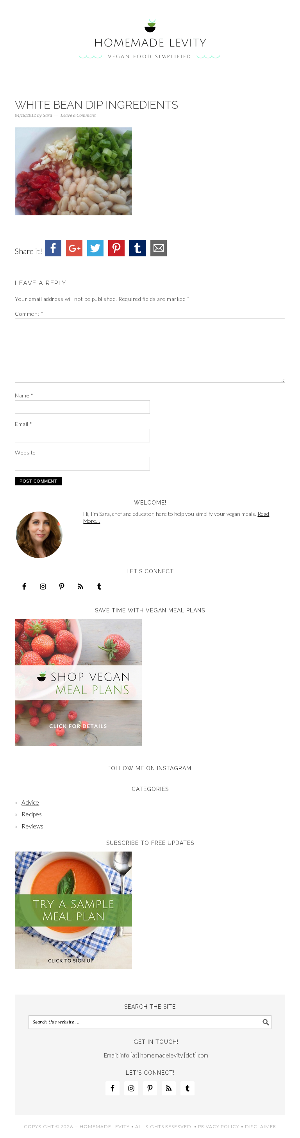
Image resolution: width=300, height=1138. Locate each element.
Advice (30, 802)
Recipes (31, 814)
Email (23, 423)
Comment (29, 313)
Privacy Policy (218, 1126)
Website (25, 452)
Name (24, 395)
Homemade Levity (150, 40)
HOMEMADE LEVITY (105, 1126)
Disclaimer (260, 1126)
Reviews (32, 826)
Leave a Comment (78, 115)
